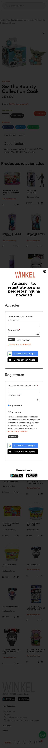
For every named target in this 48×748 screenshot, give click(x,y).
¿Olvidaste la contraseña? (19, 344)
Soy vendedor (15, 412)
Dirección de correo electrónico (24, 385)
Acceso (12, 340)
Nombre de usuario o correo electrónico (20, 317)
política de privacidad (17, 431)
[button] (45, 271)
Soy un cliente (15, 405)
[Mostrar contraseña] (37, 334)
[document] (24, 374)
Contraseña (19, 329)
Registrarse (13, 437)
